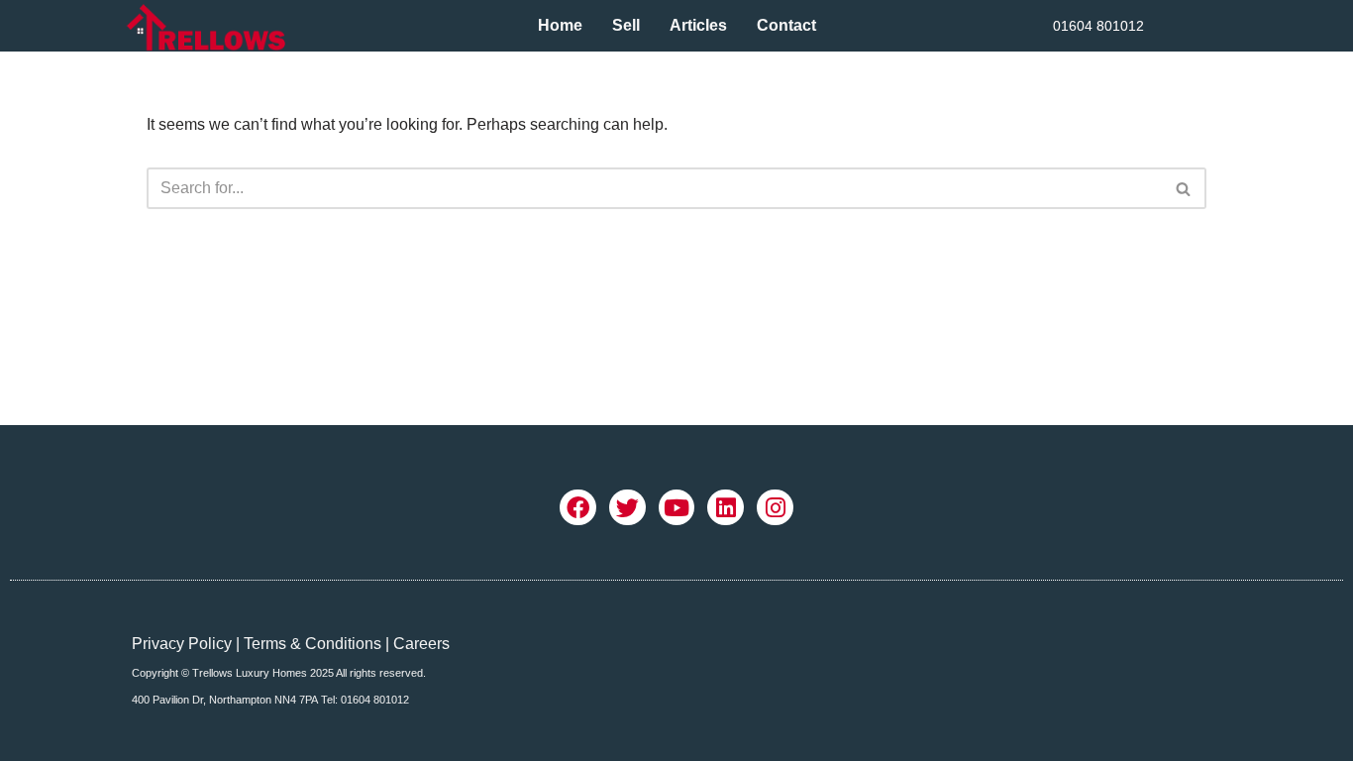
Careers (421, 643)
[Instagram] (775, 507)
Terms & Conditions (312, 643)
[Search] (1184, 188)
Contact (786, 25)
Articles (698, 25)
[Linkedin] (725, 507)
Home (560, 25)
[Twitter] (627, 507)
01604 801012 (1098, 26)
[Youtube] (677, 507)
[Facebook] (578, 507)
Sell (626, 25)
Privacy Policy (182, 643)
